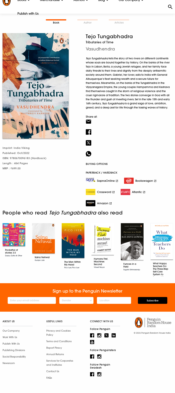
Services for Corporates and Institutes (59, 362)
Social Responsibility (14, 356)
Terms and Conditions (59, 341)
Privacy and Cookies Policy (58, 332)
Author (88, 22)
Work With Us (10, 337)
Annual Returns (55, 354)
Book (56, 22)
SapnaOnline (106, 180)
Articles (119, 22)
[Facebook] (129, 130)
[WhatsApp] (129, 152)
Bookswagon (144, 180)
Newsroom (9, 363)
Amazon (102, 203)
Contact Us (52, 371)
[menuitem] (28, 13)
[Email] (129, 119)
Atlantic (137, 192)
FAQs (49, 377)
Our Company (11, 330)
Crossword (104, 192)
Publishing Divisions (14, 350)
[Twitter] (129, 141)
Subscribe (152, 300)
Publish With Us (11, 343)
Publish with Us (28, 14)
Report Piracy (54, 347)
